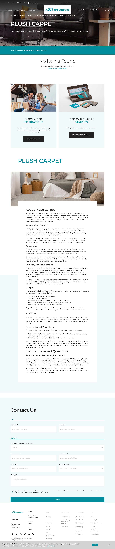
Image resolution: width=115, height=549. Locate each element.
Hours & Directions (81, 10)
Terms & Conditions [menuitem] (94, 530)
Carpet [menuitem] (48, 526)
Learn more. (51, 546)
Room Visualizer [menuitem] (65, 517)
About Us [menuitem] (93, 517)
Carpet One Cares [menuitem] (96, 523)
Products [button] (9, 10)
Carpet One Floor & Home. (24, 538)
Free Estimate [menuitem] (50, 535)
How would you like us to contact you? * (22, 443)
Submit (57, 499)
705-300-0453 (33, 3)
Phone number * (15, 453)
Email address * (63, 453)
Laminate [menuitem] (48, 529)
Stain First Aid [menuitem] (80, 520)
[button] (102, 10)
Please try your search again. (57, 68)
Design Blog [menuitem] (64, 526)
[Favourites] (105, 10)
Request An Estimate (94, 10)
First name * (14, 424)
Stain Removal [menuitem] (80, 517)
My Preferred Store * (65, 464)
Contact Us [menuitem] (94, 526)
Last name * (62, 424)
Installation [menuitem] (79, 534)
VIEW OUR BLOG (32, 139)
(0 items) (108, 10)
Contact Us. (43, 50)
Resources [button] (21, 10)
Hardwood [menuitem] (49, 523)
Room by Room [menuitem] (95, 520)
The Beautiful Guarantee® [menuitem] (80, 527)
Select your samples (79, 135)
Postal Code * (14, 464)
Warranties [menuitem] (79, 531)
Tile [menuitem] (47, 532)
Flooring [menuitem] (48, 517)
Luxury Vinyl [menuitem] (49, 520)
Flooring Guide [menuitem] (80, 523)
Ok (95, 545)
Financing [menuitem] (49, 538)
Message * (14, 474)
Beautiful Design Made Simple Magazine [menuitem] (66, 521)
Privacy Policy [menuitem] (95, 534)
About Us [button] (31, 10)
